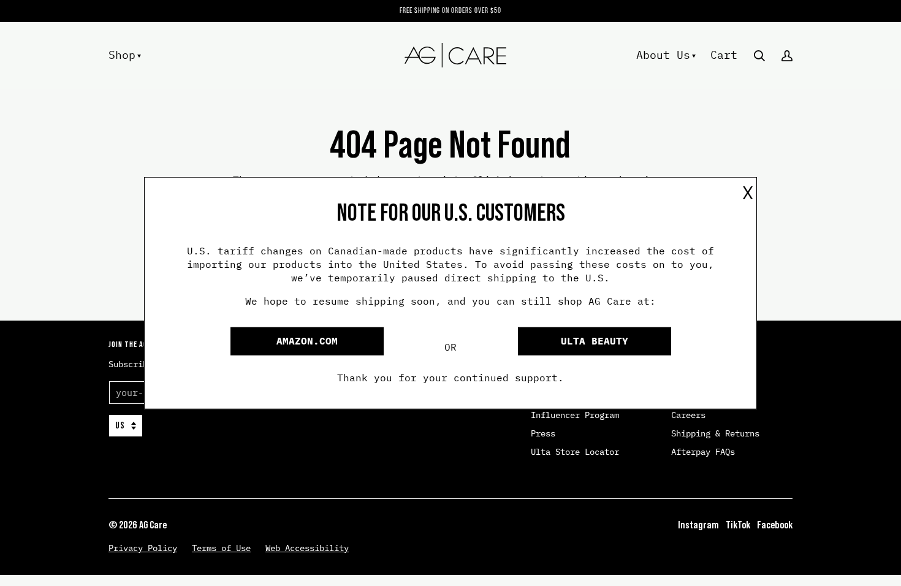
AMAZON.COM (307, 341)
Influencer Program (575, 414)
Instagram (698, 524)
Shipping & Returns (715, 433)
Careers (688, 414)
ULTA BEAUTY (594, 341)
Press (543, 433)
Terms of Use (221, 548)
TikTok (738, 524)
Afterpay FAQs (703, 451)
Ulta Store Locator (575, 451)
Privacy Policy (142, 548)
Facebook (775, 524)
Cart (723, 54)
